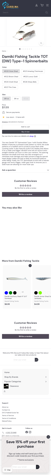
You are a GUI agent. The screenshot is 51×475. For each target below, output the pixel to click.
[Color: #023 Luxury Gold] (19, 239)
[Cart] (42, 5)
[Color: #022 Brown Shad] (14, 239)
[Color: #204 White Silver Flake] (19, 292)
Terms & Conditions (9, 418)
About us (5, 407)
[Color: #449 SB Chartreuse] (40, 292)
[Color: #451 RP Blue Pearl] (48, 292)
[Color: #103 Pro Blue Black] (36, 292)
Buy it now (26, 132)
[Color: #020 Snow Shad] (6, 239)
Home (4, 51)
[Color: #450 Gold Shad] (44, 292)
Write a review (25, 194)
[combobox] (25, 12)
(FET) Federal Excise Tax (10, 413)
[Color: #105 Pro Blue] (6, 292)
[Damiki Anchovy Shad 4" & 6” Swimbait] (16, 286)
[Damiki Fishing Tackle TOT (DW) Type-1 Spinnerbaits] (16, 232)
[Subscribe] (37, 467)
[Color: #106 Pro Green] (10, 292)
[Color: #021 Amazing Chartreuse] (10, 239)
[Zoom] (41, 43)
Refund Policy (7, 421)
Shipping (5, 122)
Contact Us (6, 410)
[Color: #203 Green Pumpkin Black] (14, 292)
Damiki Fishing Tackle (27, 260)
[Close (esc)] (48, 437)
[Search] (46, 12)
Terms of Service (8, 415)
